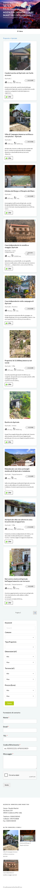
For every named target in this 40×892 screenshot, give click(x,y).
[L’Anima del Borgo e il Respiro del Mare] (27, 835)
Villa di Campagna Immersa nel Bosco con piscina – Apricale (19, 135)
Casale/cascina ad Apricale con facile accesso (19, 74)
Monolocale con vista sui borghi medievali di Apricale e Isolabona (17, 470)
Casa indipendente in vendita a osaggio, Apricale (17, 246)
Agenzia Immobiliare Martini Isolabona (18, 14)
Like (9, 97)
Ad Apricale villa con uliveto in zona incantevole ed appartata (18, 521)
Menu (21, 31)
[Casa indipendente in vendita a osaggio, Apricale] (10, 865)
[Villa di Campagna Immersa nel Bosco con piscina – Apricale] (10, 840)
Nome (6, 717)
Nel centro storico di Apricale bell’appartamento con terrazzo (17, 580)
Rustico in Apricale (12, 422)
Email (6, 727)
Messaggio (8, 754)
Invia (7, 785)
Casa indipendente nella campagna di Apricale (19, 302)
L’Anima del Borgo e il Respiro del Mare (19, 191)
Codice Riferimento (11, 745)
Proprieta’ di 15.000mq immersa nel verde (18, 362)
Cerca (9, 703)
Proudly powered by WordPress (12, 887)
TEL (5, 736)
